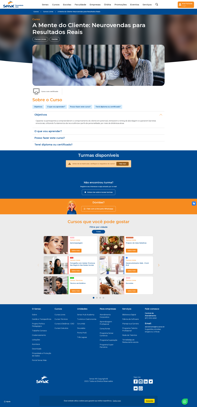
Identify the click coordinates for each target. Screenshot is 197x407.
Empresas (95, 4)
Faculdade (80, 4)
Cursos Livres (60, 315)
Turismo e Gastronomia (86, 319)
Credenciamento (39, 335)
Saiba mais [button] (117, 401)
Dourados (81, 328)
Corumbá (81, 324)
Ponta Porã (81, 333)
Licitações (36, 340)
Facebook (136, 381)
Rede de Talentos (129, 335)
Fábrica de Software (130, 319)
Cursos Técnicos (61, 319)
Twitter (151, 381)
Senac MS (13, 4)
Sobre (34, 315)
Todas (98, 232)
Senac (45, 4)
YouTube (136, 388)
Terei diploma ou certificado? (108, 107)
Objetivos (38, 107)
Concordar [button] (149, 401)
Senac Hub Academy (85, 315)
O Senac (36, 309)
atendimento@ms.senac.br (155, 327)
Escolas (67, 4)
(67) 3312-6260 (151, 318)
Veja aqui (122, 164)
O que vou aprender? (56, 107)
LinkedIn (146, 381)
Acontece (36, 344)
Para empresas (108, 309)
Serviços (126, 309)
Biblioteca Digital (129, 315)
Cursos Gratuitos (61, 328)
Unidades (82, 309)
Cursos (56, 4)
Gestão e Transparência (41, 319)
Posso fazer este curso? (80, 107)
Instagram (141, 381)
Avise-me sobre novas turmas (100, 192)
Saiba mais (76, 250)
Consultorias (105, 329)
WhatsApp (141, 388)
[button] (159, 265)
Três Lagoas (82, 337)
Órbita (107, 4)
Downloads (36, 349)
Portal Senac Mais (39, 360)
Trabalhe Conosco (39, 331)
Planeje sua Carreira (130, 324)
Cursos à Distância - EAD (64, 324)
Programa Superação (108, 340)
